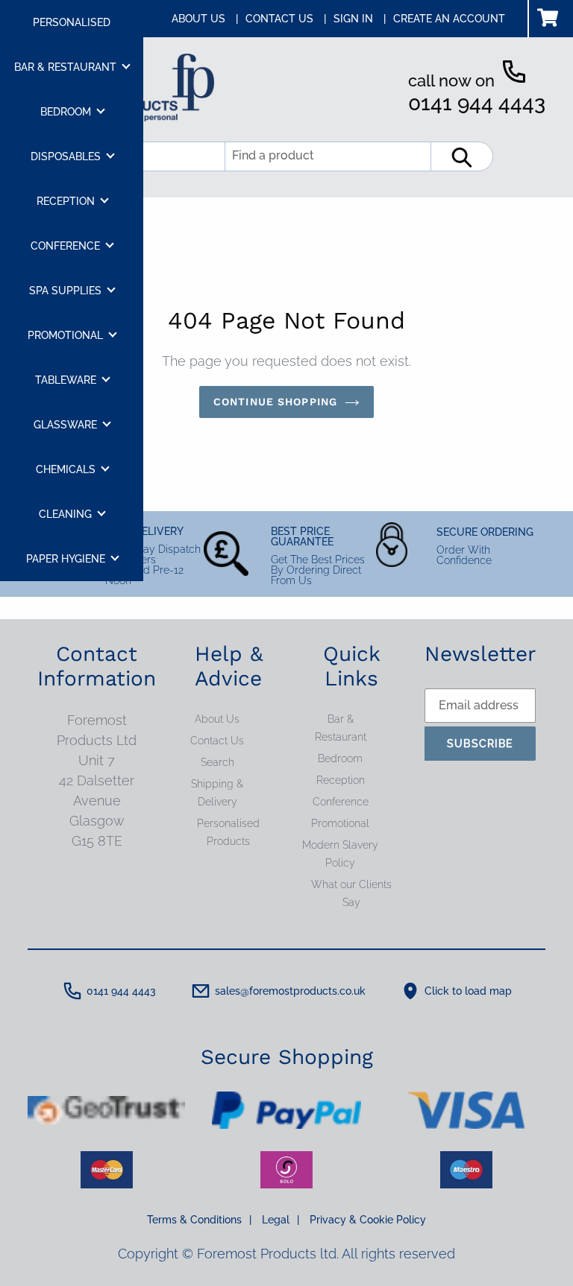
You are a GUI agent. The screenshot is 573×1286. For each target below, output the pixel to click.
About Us (217, 719)
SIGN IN (360, 19)
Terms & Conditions (199, 1220)
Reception (340, 780)
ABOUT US (205, 19)
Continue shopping (275, 402)
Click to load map (468, 991)
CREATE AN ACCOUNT (449, 19)
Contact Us (217, 741)
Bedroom (340, 758)
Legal (280, 1220)
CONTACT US (285, 19)
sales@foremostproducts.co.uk (290, 991)
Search (217, 762)
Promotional (340, 823)
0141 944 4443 (476, 103)
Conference (341, 802)
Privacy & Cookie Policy (368, 1220)
